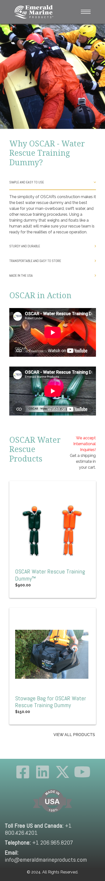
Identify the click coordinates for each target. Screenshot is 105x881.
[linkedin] (42, 772)
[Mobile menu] (86, 12)
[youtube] (82, 772)
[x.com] (62, 772)
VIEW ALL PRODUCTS (74, 734)
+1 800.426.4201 (38, 829)
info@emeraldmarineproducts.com (46, 856)
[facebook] (22, 772)
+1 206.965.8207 (39, 842)
